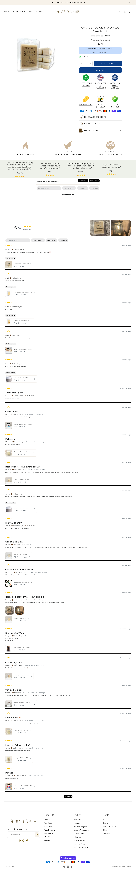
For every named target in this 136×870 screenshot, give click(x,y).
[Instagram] (23, 840)
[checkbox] (94, 188)
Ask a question (83, 180)
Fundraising (78, 823)
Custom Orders (79, 833)
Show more (68, 796)
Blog (105, 830)
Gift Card (47, 837)
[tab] (53, 181)
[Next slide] (129, 2)
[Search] (120, 11)
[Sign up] (37, 834)
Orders (105, 820)
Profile (105, 823)
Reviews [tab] (42, 181)
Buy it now (100, 70)
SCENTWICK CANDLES (124, 866)
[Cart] (129, 11)
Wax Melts (48, 823)
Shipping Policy (79, 844)
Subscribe (77, 837)
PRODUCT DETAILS (92, 124)
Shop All (47, 840)
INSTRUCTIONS (91, 131)
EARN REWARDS (85, 105)
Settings (106, 833)
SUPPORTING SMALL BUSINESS (115, 85)
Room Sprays (49, 826)
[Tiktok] (27, 840)
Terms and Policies (11, 866)
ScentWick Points (110, 826)
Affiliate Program (80, 840)
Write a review (94, 180)
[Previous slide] (5, 2)
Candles (47, 820)
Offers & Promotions (81, 830)
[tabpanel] (68, 202)
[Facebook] (19, 840)
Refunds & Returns (81, 847)
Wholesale (77, 820)
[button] (100, 228)
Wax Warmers (49, 833)
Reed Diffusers (49, 830)
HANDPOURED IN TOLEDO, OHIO (100, 85)
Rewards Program (80, 827)
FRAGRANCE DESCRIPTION (96, 117)
